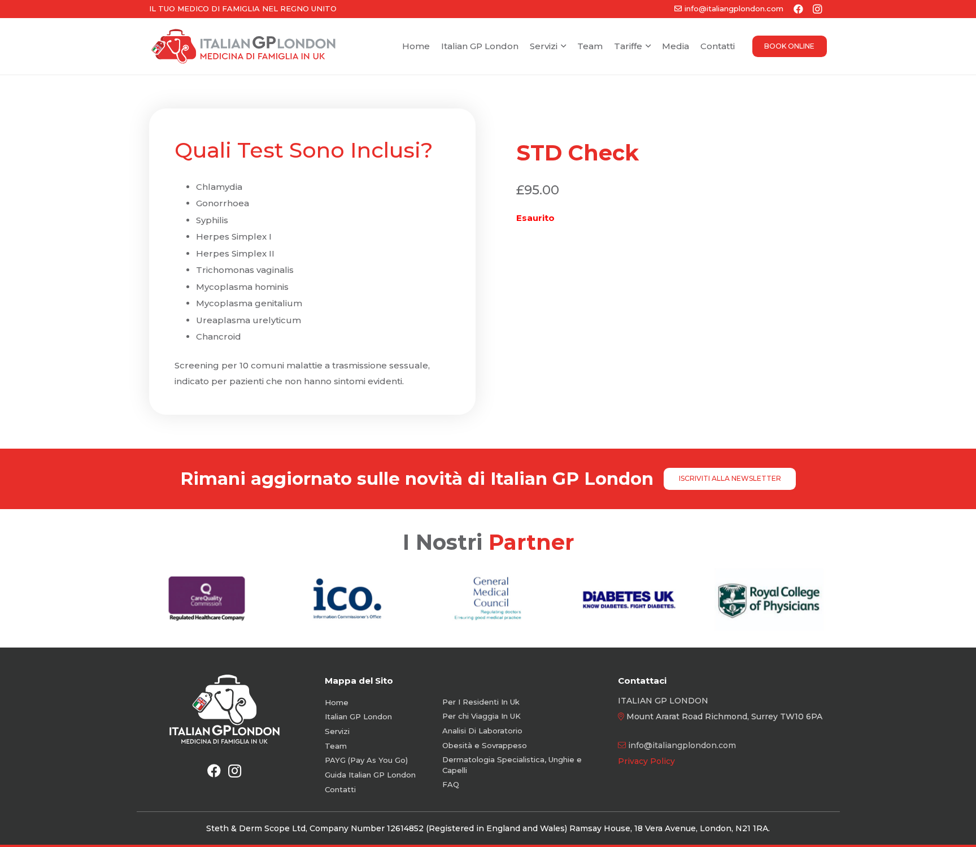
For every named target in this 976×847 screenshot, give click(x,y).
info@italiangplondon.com (682, 745)
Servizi (337, 731)
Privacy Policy (646, 761)
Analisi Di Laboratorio (482, 730)
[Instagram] (234, 771)
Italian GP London (358, 716)
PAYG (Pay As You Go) (366, 760)
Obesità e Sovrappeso (484, 745)
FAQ (450, 784)
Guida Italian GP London (370, 774)
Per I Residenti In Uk (481, 701)
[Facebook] (214, 771)
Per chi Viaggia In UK (481, 715)
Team (336, 745)
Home (336, 702)
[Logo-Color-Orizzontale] (243, 46)
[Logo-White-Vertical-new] (224, 709)
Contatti (340, 789)
